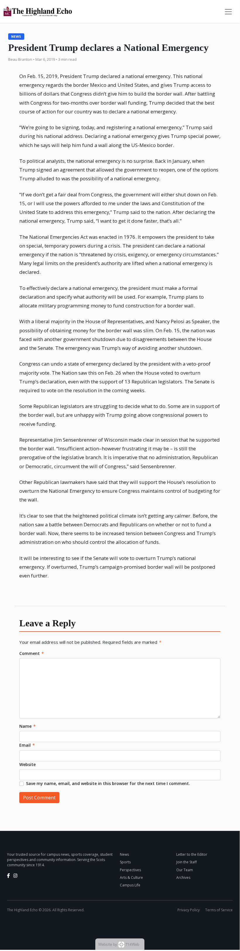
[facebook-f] (8, 875)
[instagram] (15, 875)
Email (27, 745)
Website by (118, 944)
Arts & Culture (131, 877)
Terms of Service (219, 909)
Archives (183, 877)
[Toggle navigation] (228, 11)
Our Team (184, 869)
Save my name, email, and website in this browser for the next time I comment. (108, 783)
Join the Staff (186, 862)
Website (27, 764)
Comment (31, 653)
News (16, 36)
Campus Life (130, 885)
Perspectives (130, 869)
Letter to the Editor (191, 854)
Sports (125, 862)
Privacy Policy (188, 909)
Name (27, 726)
